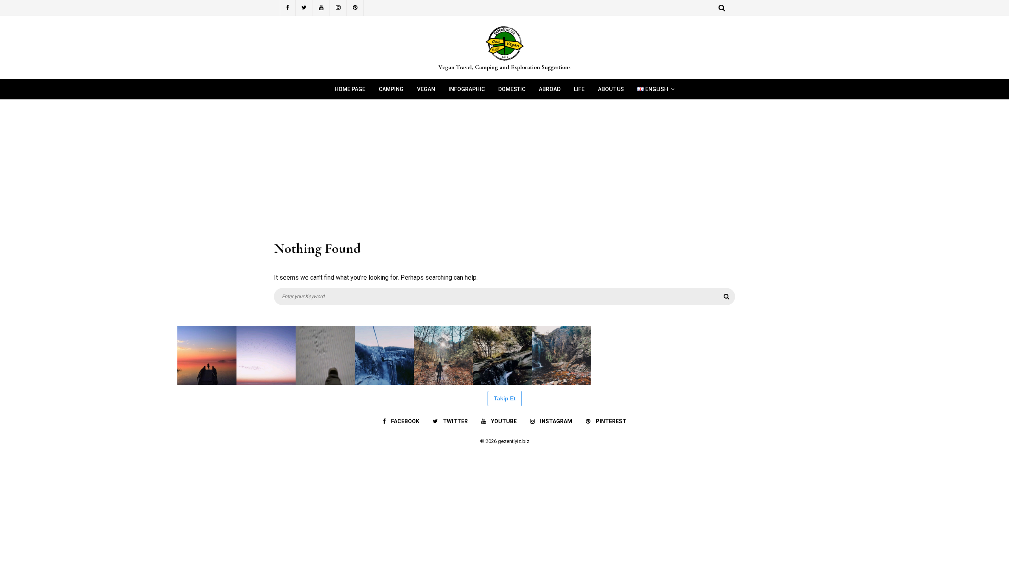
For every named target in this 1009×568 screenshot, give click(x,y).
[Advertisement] (504, 166)
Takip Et (505, 398)
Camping (391, 89)
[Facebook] (288, 8)
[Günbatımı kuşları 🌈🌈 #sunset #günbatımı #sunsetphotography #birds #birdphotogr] (266, 355)
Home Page (350, 89)
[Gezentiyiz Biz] (504, 61)
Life (579, 89)
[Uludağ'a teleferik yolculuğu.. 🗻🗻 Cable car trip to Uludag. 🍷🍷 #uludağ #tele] (384, 355)
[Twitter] (304, 8)
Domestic (511, 89)
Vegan (426, 89)
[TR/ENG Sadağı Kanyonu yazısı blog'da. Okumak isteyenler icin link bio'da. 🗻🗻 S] (443, 355)
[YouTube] (321, 8)
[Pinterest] (355, 8)
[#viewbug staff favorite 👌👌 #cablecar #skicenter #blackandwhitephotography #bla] (88, 355)
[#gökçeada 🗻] (29, 355)
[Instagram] (338, 8)
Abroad (549, 89)
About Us (611, 89)
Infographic (467, 89)
